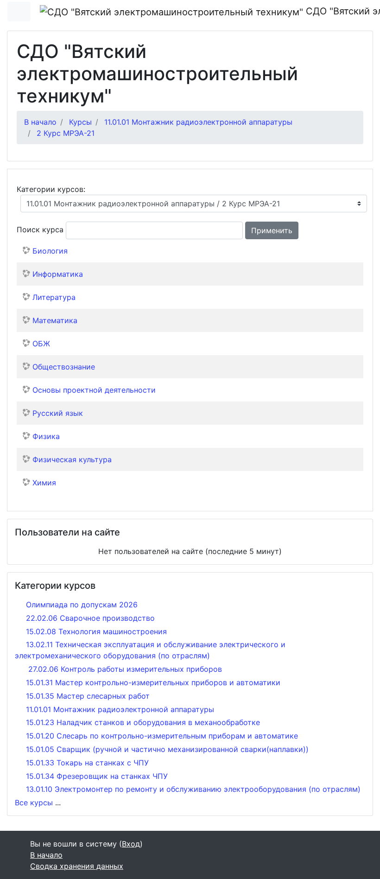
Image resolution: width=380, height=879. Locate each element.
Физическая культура (72, 459)
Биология (50, 250)
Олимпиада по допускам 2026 (82, 604)
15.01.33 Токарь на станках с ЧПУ (87, 762)
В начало (40, 122)
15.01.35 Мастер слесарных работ (88, 696)
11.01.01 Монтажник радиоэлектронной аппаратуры (198, 122)
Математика (54, 320)
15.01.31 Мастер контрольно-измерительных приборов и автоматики (153, 682)
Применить (271, 230)
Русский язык (57, 413)
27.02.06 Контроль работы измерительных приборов (124, 669)
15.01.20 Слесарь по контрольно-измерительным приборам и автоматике (162, 735)
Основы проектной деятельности (94, 390)
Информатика (57, 274)
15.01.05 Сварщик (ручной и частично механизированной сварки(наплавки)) (167, 749)
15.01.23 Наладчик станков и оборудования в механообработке (143, 722)
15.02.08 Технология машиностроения (96, 631)
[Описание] (354, 273)
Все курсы (34, 802)
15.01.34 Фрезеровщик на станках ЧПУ (97, 776)
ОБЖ (41, 343)
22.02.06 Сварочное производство (90, 618)
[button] (307, 230)
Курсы (80, 122)
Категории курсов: (51, 189)
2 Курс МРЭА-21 (66, 133)
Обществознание (63, 366)
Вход (131, 843)
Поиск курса (40, 229)
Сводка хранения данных (76, 866)
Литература (54, 297)
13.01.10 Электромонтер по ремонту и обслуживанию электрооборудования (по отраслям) (193, 789)
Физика (46, 436)
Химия (44, 482)
